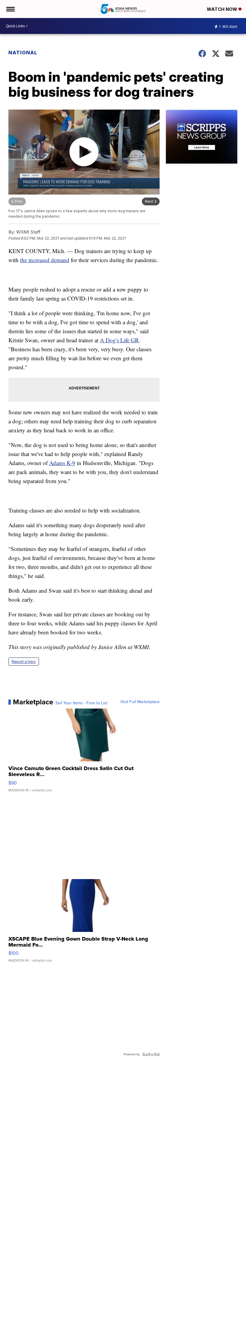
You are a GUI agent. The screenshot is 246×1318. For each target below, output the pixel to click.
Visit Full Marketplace (140, 702)
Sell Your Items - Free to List (81, 703)
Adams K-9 (62, 463)
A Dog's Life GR (119, 340)
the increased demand (44, 260)
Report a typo (24, 661)
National (22, 53)
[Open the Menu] (10, 9)
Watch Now (222, 9)
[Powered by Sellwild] (151, 1054)
